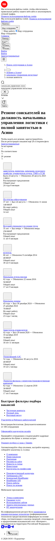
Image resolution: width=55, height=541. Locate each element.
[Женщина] (7, 166)
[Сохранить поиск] (3, 102)
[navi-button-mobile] (3, 59)
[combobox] (13, 85)
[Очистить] (5, 92)
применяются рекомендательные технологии (23, 513)
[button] (4, 51)
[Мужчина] (7, 194)
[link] (5, 45)
